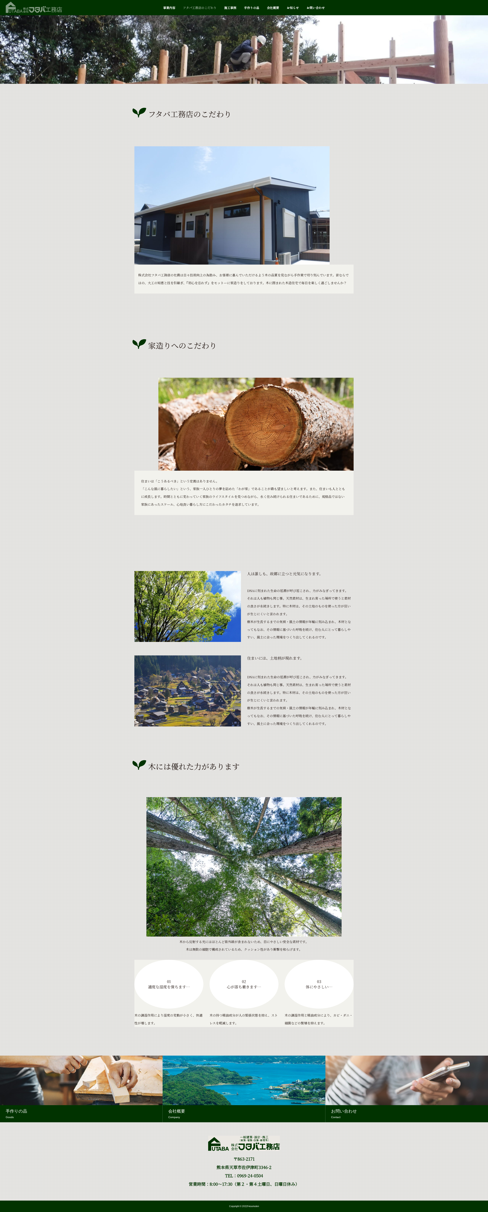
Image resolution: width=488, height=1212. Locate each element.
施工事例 (230, 7)
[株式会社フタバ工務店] (34, 7)
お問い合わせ (316, 7)
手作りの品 (251, 7)
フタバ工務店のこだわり (200, 7)
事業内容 (169, 7)
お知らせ (293, 7)
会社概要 (273, 7)
